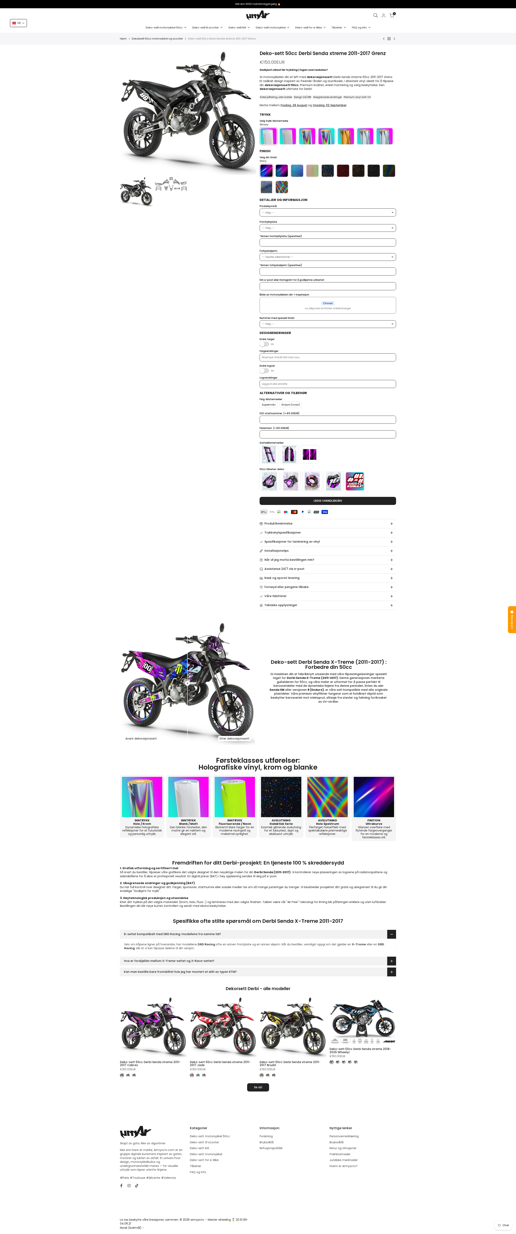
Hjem (123, 39)
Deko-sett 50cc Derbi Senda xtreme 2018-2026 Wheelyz (360, 1051)
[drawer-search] (375, 15)
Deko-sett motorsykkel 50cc (210, 1136)
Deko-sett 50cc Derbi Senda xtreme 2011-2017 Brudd (290, 1064)
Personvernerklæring (344, 1136)
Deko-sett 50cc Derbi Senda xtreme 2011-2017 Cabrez (150, 1064)
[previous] (128, 113)
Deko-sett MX (199, 1148)
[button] (18, 23)
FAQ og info (198, 1172)
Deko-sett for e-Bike (204, 1160)
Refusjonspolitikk (271, 1148)
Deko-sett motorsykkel (206, 1154)
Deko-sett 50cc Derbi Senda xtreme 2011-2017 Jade (220, 1064)
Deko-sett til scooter (204, 1142)
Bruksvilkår (267, 1142)
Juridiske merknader (344, 1160)
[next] (248, 113)
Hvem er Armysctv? (343, 1166)
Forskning (266, 1136)
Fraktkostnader (340, 1154)
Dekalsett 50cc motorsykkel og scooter (157, 39)
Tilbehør (195, 1166)
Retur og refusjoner (343, 1148)
